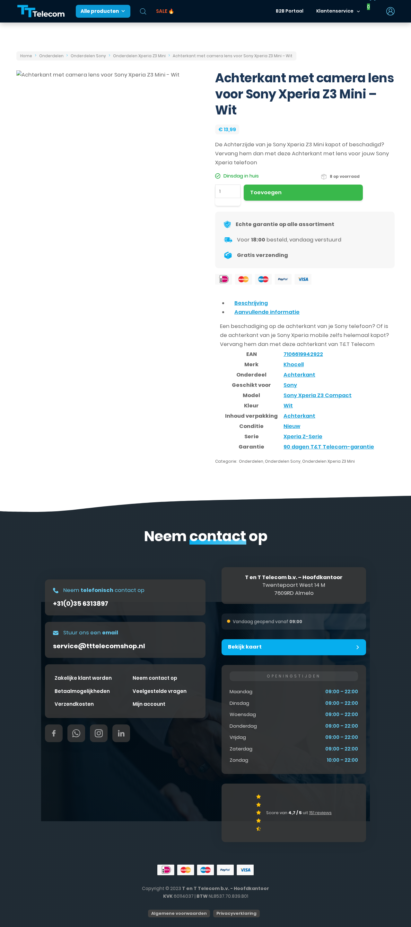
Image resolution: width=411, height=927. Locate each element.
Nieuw (292, 426)
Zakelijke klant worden (83, 678)
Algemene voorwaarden (179, 913)
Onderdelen (51, 56)
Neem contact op (155, 678)
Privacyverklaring (236, 913)
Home (26, 56)
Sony (290, 385)
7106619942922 (303, 354)
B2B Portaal (289, 11)
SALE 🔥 (165, 11)
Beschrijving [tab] (251, 303)
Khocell (294, 364)
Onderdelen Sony (88, 56)
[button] (294, 647)
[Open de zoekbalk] (143, 11)
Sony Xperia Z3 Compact (318, 395)
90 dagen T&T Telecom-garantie (329, 446)
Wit (288, 405)
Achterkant (299, 374)
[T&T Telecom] (41, 11)
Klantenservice (335, 11)
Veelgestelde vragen (160, 691)
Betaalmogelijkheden (82, 691)
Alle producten (100, 11)
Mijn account (149, 704)
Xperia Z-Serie (303, 436)
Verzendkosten (74, 704)
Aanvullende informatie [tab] (267, 312)
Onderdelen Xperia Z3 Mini (139, 56)
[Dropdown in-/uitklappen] (358, 11)
